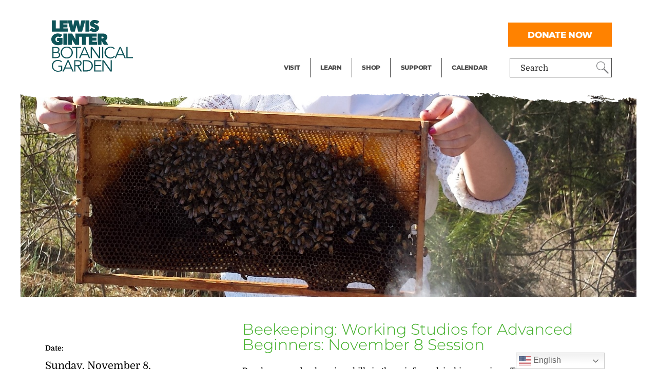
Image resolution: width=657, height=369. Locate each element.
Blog (328, 54)
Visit (292, 67)
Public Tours (345, 13)
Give (409, 33)
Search (534, 68)
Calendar (469, 67)
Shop (371, 67)
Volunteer (419, 54)
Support (416, 67)
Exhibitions (306, 54)
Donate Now (560, 34)
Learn (331, 67)
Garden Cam (345, 33)
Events (297, 33)
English (546, 360)
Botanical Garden (91, 45)
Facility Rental (312, 13)
